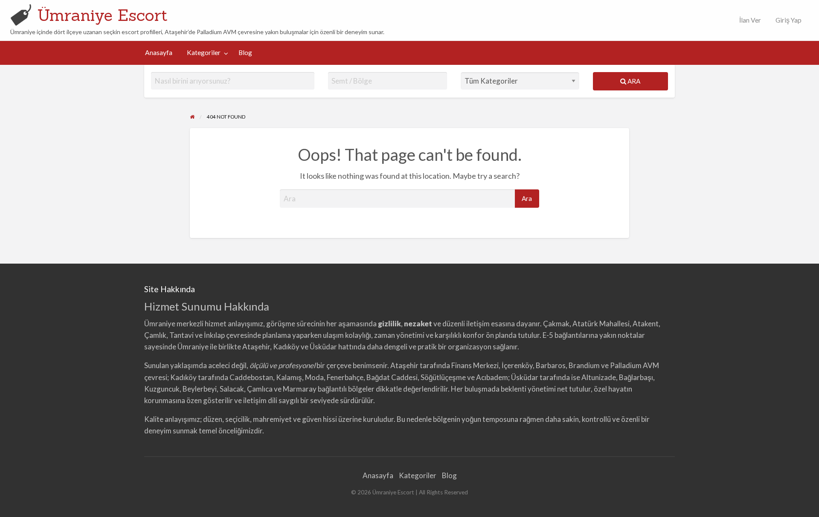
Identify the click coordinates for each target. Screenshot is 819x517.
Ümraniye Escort (102, 15)
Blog (245, 52)
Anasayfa (158, 52)
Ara (633, 81)
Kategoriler (204, 52)
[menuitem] (748, 20)
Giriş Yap (788, 20)
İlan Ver (749, 20)
